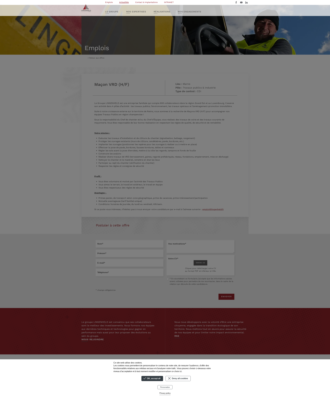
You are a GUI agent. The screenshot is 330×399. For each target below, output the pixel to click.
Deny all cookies (179, 378)
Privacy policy (165, 393)
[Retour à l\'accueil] (86, 8)
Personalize (165, 387)
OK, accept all (153, 378)
